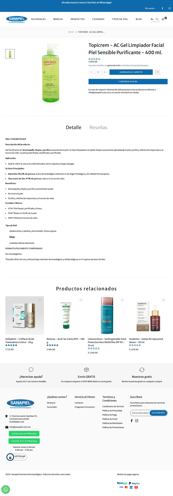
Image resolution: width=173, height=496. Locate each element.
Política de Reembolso (112, 423)
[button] (94, 59)
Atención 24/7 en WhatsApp (24, 441)
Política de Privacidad (112, 410)
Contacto (79, 403)
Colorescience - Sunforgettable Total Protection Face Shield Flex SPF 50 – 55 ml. (107, 342)
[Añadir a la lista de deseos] (157, 72)
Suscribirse (158, 413)
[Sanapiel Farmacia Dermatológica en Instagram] (169, 8)
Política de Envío (109, 419)
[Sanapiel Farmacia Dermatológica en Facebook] (162, 8)
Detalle (73, 127)
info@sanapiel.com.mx (20, 427)
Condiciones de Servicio (113, 406)
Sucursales (52, 407)
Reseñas (98, 127)
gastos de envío (114, 65)
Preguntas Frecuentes (85, 407)
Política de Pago (109, 415)
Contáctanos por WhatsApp (24, 433)
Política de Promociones (113, 427)
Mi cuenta (149, 8)
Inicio (71, 32)
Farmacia (51, 403)
